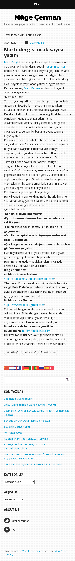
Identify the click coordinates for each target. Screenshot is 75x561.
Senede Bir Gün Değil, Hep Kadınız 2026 (27, 420)
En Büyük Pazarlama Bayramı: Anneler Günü (30, 404)
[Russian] (41, 367)
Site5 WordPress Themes (30, 550)
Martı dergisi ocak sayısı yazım (33, 52)
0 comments (37, 42)
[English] (16, 367)
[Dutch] (11, 367)
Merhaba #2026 (13, 432)
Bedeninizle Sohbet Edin (18, 398)
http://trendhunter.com (36, 331)
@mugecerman (20, 521)
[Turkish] (51, 367)
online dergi (30, 352)
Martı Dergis (11, 62)
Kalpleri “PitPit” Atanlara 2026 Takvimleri (27, 438)
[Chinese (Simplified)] (6, 367)
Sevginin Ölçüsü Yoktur (17, 426)
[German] (26, 367)
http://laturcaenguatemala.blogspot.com (29, 278)
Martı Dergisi (32, 88)
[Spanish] (46, 367)
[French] (21, 367)
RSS (14, 530)
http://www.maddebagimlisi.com (24, 305)
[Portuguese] (36, 367)
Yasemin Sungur (55, 66)
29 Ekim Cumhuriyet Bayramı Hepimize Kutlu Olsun (33, 464)
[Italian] (31, 367)
